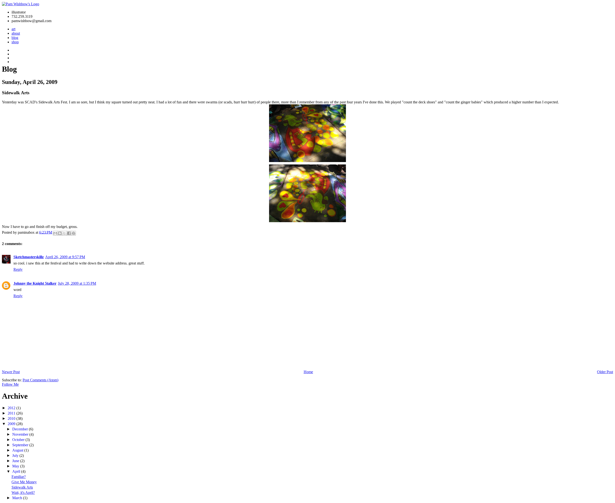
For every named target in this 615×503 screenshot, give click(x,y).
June (16, 461)
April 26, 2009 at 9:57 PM (65, 257)
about (16, 33)
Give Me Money (24, 482)
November (20, 434)
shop (15, 42)
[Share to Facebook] (69, 233)
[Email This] (55, 233)
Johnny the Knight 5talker (34, 283)
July (15, 455)
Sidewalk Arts (22, 487)
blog (15, 38)
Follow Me (10, 384)
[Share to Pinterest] (73, 233)
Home (308, 372)
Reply (18, 269)
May (16, 466)
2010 (12, 418)
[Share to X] (64, 233)
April (16, 471)
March (17, 498)
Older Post (605, 372)
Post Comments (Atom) (40, 380)
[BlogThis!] (59, 233)
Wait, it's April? (23, 492)
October (18, 440)
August (18, 450)
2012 (12, 408)
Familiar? (19, 477)
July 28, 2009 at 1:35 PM (77, 283)
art (13, 29)
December (20, 429)
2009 (12, 424)
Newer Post (11, 372)
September (20, 445)
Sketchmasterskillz (28, 257)
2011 (12, 413)
